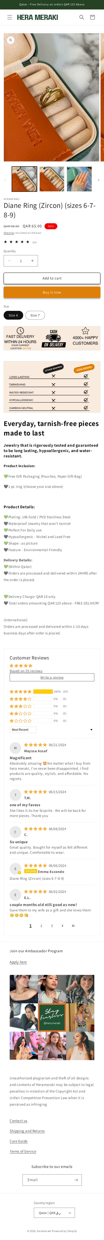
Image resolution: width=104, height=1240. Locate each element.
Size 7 (35, 315)
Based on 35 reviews (26, 670)
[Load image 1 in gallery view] (24, 179)
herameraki (44, 1231)
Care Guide (19, 1141)
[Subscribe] (76, 1180)
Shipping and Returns (27, 1131)
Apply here (18, 962)
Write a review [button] (52, 677)
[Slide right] (98, 180)
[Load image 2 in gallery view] (52, 179)
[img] (36, 744)
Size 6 (13, 315)
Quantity (10, 251)
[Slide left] (5, 180)
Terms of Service (23, 1151)
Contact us (18, 1120)
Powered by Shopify (64, 1231)
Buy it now (52, 292)
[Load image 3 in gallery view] (79, 179)
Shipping (9, 232)
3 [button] (52, 925)
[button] (9, 17)
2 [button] (41, 925)
